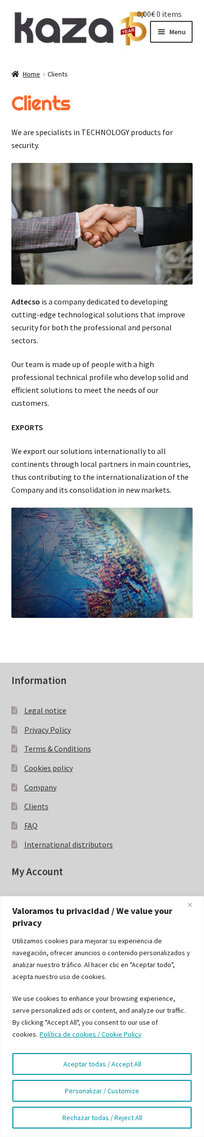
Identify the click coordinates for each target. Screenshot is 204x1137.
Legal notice (45, 710)
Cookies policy (48, 768)
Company (40, 787)
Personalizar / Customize (102, 1090)
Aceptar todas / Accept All (102, 1064)
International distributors (68, 844)
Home (31, 74)
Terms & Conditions (57, 749)
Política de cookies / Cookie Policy (91, 1034)
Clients (36, 806)
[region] (102, 1016)
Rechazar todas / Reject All (102, 1117)
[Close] (194, 904)
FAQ (31, 826)
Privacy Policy (47, 730)
